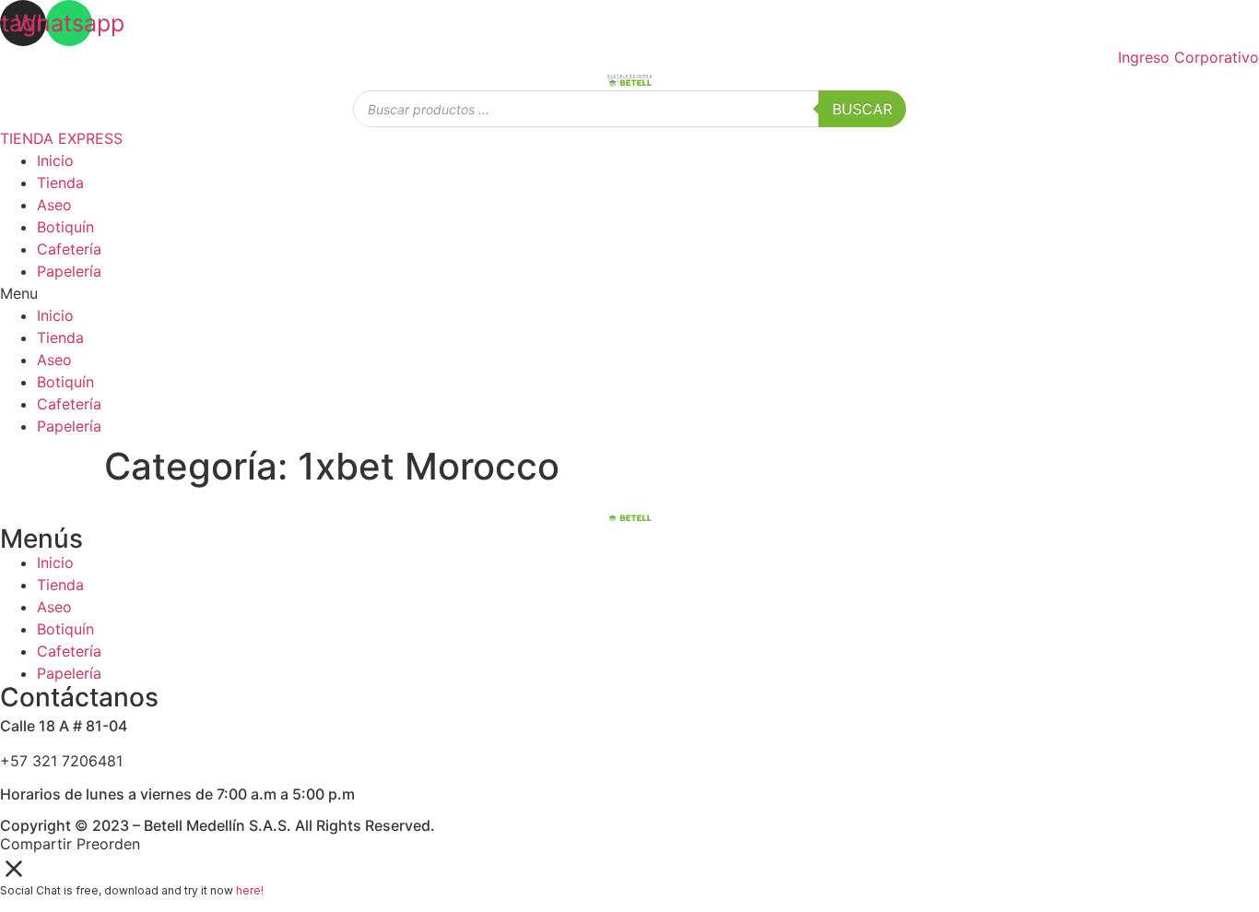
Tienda (60, 182)
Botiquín (65, 227)
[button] (629, 293)
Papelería (69, 271)
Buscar (862, 109)
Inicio (55, 160)
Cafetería (69, 249)
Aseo (54, 204)
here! (250, 890)
